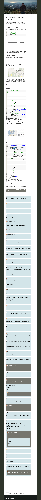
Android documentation (9, 435)
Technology (21, 189)
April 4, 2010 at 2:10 (10, 229)
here (11, 401)
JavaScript (16, 189)
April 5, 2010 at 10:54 (13, 234)
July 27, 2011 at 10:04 (13, 289)
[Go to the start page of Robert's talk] (20, 7)
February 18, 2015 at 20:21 (14, 432)
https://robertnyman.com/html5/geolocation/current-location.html (14, 119)
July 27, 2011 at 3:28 (11, 284)
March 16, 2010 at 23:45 (13, 221)
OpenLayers (16, 198)
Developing (10, 189)
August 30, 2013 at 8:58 (13, 405)
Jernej (8, 229)
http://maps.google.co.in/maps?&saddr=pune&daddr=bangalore (19, 341)
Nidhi (8, 372)
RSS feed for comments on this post (11, 194)
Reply (6, 207)
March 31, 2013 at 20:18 (12, 385)
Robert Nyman (9, 203)
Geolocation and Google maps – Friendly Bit (11, 246)
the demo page (11, 354)
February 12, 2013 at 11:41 (13, 365)
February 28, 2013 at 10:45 (11, 372)
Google (13, 189)
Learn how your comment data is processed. (19, 493)
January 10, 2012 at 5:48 (12, 340)
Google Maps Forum (18, 280)
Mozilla (19, 189)
